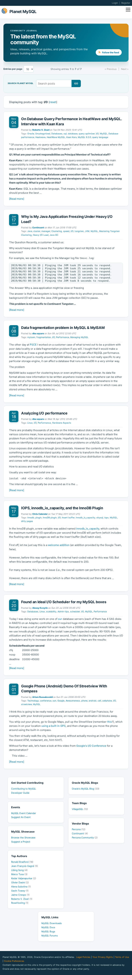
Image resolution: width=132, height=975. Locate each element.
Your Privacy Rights (102, 957)
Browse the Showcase (23, 837)
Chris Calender (40, 514)
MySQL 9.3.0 (84, 137)
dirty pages (27, 521)
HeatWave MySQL (56, 137)
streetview (26, 704)
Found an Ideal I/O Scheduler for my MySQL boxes (63, 602)
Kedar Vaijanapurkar (23, 878)
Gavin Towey (20, 890)
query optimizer (87, 133)
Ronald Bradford (22, 861)
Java (29, 231)
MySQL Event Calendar (23, 813)
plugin (38, 517)
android (92, 700)
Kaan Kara (71, 137)
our (60, 619)
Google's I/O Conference (91, 745)
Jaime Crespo (20, 894)
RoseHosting (19, 902)
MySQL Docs (48, 927)
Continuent (38, 227)
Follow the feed (110, 52)
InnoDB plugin (50, 517)
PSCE (33, 344)
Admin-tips (63, 611)
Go (76, 83)
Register (125, 3)
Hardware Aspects (61, 423)
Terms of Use (122, 957)
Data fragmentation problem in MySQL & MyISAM (62, 328)
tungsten (79, 231)
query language (100, 137)
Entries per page (12, 69)
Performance (62, 337)
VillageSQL (80, 809)
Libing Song (19, 870)
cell (99, 700)
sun (54, 700)
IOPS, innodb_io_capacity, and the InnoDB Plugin (62, 508)
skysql (99, 517)
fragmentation (43, 337)
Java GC (54, 235)
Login (115, 3)
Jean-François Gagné (24, 866)
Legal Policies (83, 957)
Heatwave (40, 137)
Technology (33, 700)
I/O (97, 133)
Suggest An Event (21, 817)
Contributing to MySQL (23, 788)
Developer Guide (20, 792)
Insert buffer (68, 517)
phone (84, 700)
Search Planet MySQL (20, 83)
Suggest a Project (20, 841)
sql (65, 133)
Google (60, 700)
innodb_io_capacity (85, 517)
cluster (36, 231)
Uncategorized (42, 133)
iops (106, 517)
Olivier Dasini (20, 882)
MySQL (103, 133)
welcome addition (58, 545)
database (73, 133)
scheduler (75, 611)
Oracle (30, 133)
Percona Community (85, 837)
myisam (31, 337)
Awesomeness (73, 700)
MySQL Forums (49, 935)
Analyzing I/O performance (44, 413)
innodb (30, 517)
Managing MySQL (79, 337)
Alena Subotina (21, 886)
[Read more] (16, 198)
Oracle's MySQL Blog (85, 788)
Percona (78, 829)
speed (66, 231)
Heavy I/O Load (40, 235)
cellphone (107, 700)
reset (53, 102)
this (109, 721)
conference (45, 700)
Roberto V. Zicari (41, 130)
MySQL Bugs (48, 931)
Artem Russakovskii (42, 697)
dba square (38, 333)
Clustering (56, 231)
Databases (56, 133)
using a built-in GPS (53, 725)
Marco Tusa (19, 874)
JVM (87, 231)
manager (45, 231)
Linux (30, 423)
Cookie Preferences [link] (14, 961)
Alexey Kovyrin (40, 608)
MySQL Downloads (51, 923)
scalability (51, 611)
